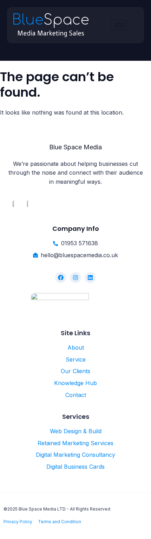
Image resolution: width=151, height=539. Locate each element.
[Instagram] (75, 277)
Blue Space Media (75, 147)
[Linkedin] (90, 277)
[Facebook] (60, 277)
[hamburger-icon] (119, 25)
